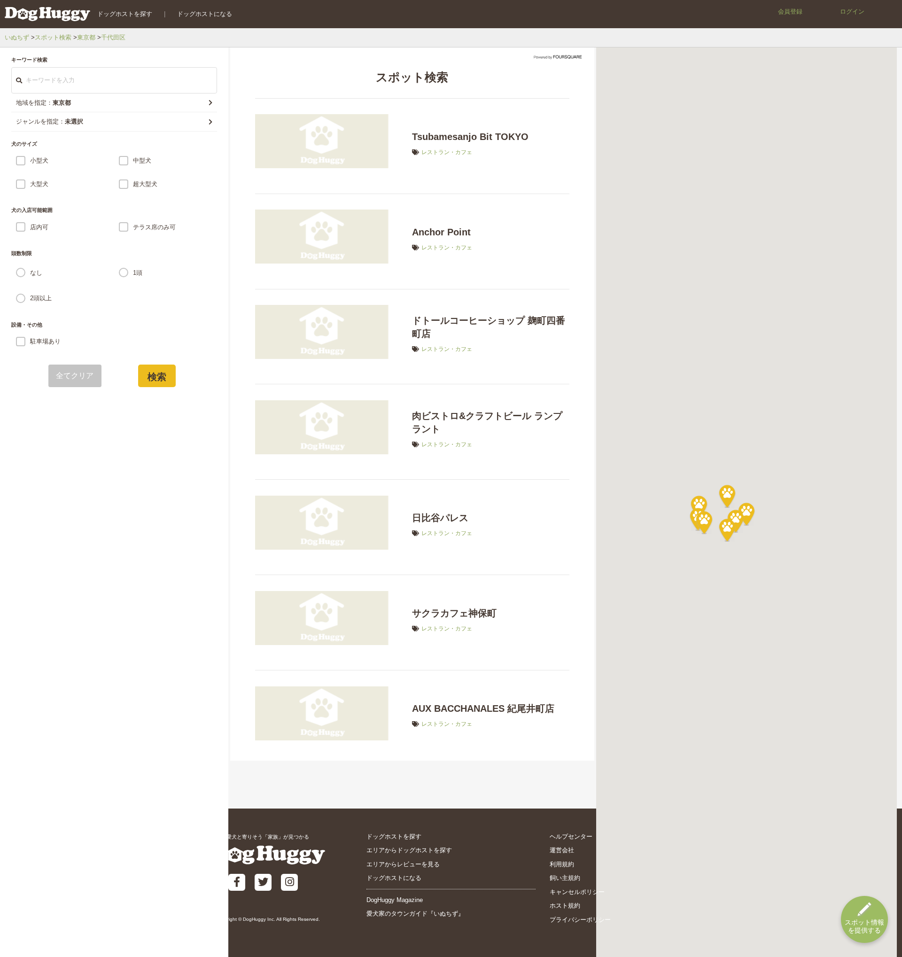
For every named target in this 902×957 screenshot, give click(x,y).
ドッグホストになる (204, 13)
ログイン (852, 11)
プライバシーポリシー (580, 919)
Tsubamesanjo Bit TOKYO (470, 137)
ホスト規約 (565, 905)
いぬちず (17, 37)
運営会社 (562, 850)
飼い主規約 (565, 877)
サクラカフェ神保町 (454, 613)
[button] (704, 522)
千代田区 (113, 37)
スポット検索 (53, 37)
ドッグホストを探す (124, 13)
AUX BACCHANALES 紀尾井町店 (483, 708)
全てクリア (75, 376)
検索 (157, 377)
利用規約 (562, 864)
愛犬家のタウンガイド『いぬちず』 (415, 913)
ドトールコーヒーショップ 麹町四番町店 (488, 327)
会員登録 (790, 11)
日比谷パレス (440, 518)
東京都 (86, 37)
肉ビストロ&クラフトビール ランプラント (487, 422)
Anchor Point (441, 232)
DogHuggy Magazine (394, 899)
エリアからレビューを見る (403, 864)
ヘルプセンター (571, 836)
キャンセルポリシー (577, 891)
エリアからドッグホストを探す (409, 850)
